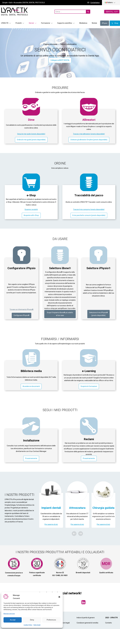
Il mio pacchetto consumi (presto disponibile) (88, 215)
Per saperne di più (52, 524)
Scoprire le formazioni (89, 386)
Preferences (51, 620)
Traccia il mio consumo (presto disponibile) (89, 209)
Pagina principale (50, 44)
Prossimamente (31, 458)
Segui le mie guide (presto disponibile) (31, 134)
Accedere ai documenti (31, 386)
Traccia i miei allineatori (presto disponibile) (89, 134)
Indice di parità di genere (86, 618)
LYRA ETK (4, 23)
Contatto (108, 623)
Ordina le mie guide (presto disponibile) (31, 140)
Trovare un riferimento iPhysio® (21, 309)
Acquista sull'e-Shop (31, 215)
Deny (32, 620)
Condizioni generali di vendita (87, 623)
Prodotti (19, 23)
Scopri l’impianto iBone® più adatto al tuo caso (60, 314)
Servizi (31, 23)
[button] (59, 597)
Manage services (9, 613)
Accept (12, 620)
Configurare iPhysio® (21, 315)
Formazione (45, 23)
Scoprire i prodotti (31, 209)
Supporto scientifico (64, 23)
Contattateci (95, 2)
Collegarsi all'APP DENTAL (60, 60)
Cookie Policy (28, 625)
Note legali (37, 625)
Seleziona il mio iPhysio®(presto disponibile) (98, 314)
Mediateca (83, 23)
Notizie (94, 23)
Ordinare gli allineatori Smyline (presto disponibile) (88, 140)
